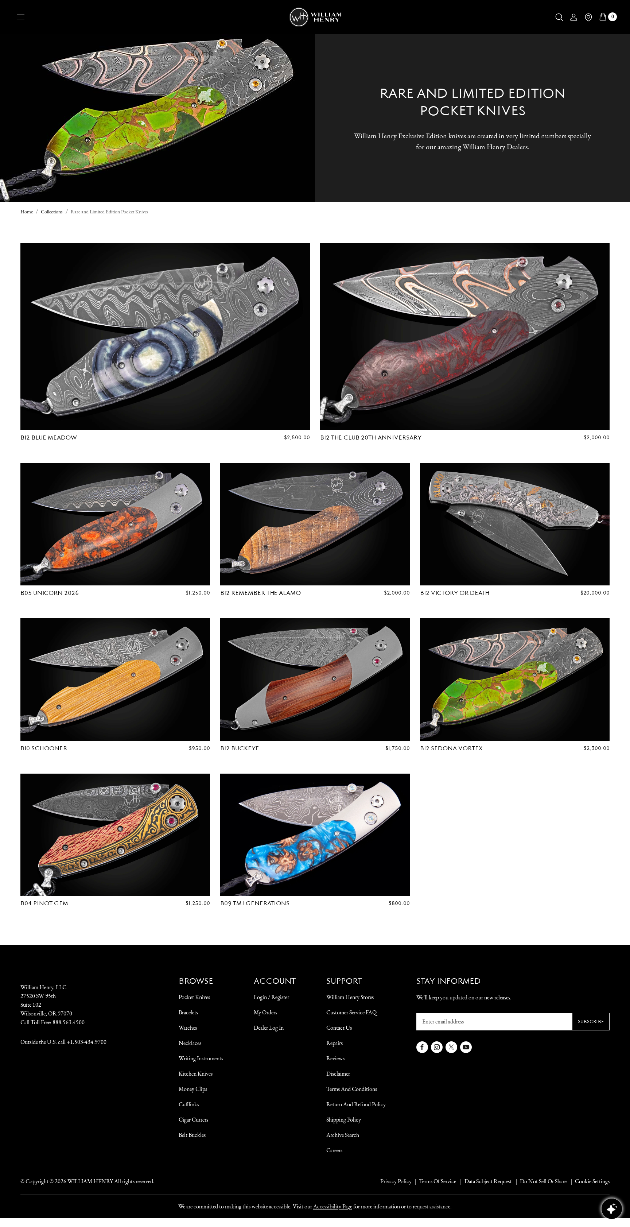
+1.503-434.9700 (86, 1042)
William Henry (90, 1181)
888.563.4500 (68, 1022)
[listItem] (540, 1181)
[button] (559, 17)
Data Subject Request (488, 1181)
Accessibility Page (332, 1206)
